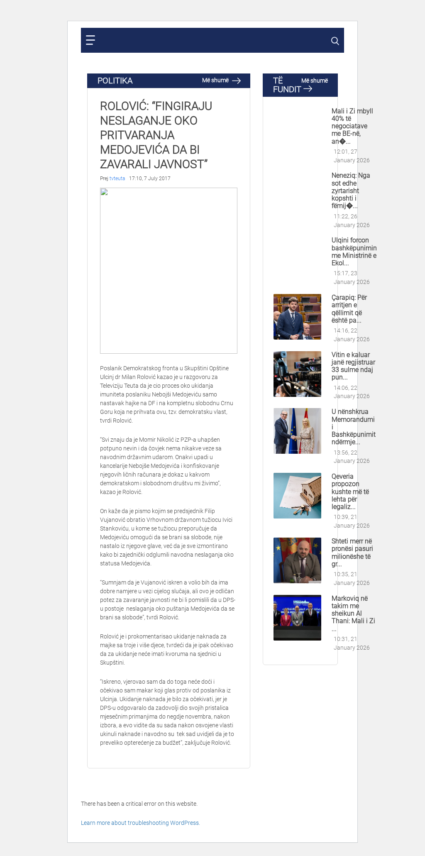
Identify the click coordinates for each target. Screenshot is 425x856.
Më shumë (216, 80)
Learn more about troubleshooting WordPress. (140, 822)
